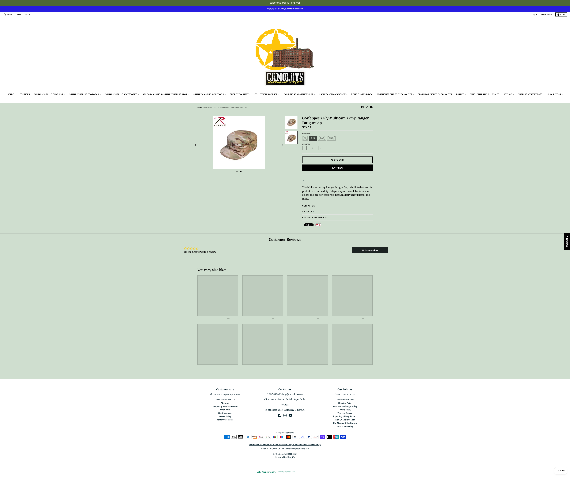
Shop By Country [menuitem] (239, 94)
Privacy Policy (345, 409)
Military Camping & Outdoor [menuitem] (208, 94)
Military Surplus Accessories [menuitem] (121, 94)
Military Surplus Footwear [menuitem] (84, 94)
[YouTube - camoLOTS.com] (371, 107)
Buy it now (337, 168)
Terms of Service (345, 413)
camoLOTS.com (289, 454)
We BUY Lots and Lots (345, 419)
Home (199, 107)
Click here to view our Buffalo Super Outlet (285, 399)
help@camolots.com (292, 394)
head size (306, 133)
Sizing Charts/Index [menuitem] (361, 94)
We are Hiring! (225, 416)
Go (310, 472)
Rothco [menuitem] (508, 94)
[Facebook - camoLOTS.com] (362, 107)
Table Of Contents (225, 419)
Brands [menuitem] (460, 94)
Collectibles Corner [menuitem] (266, 94)
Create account (546, 14)
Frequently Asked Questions (225, 406)
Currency (19, 14)
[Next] (282, 145)
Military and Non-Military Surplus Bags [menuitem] (165, 94)
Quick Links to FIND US (225, 399)
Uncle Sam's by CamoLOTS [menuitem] (332, 94)
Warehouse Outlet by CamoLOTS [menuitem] (394, 94)
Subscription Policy (344, 426)
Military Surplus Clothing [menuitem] (48, 94)
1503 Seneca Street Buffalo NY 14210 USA (284, 410)
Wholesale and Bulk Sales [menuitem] (484, 94)
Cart (562, 14)
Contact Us (308, 205)
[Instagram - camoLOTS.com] (366, 107)
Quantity (306, 144)
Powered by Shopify (285, 457)
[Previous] (195, 145)
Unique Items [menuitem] (554, 94)
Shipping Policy (345, 403)
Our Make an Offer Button (345, 423)
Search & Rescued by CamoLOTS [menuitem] (435, 94)
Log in (535, 14)
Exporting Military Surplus (344, 416)
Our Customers (225, 413)
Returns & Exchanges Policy (345, 406)
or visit (284, 404)
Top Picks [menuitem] (25, 94)
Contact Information (345, 399)
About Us (307, 211)
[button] (59, 449)
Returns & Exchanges (314, 217)
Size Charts (225, 409)
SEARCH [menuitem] (11, 94)
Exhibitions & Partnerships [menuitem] (298, 94)
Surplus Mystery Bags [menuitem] (530, 94)
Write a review (370, 250)
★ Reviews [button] (567, 241)
